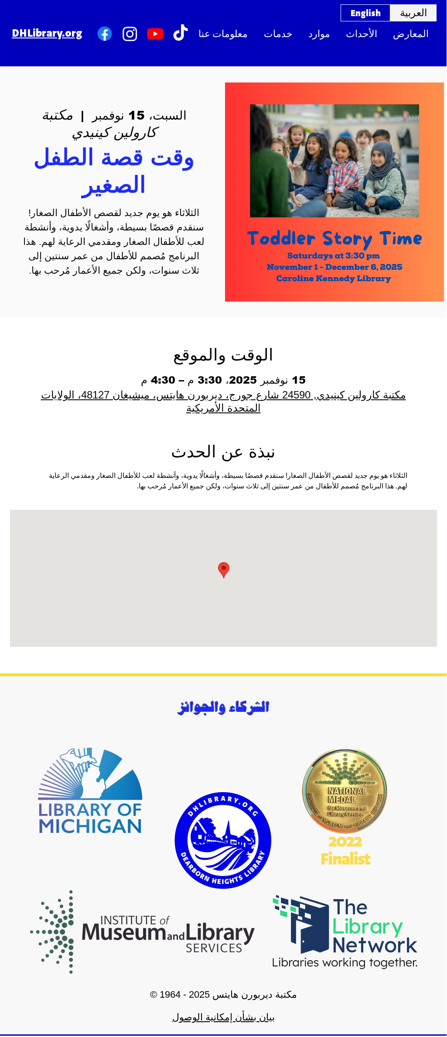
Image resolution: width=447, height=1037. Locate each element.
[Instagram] (130, 33)
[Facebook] (104, 33)
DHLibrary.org (47, 32)
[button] (223, 33)
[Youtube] (155, 33)
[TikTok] (180, 33)
